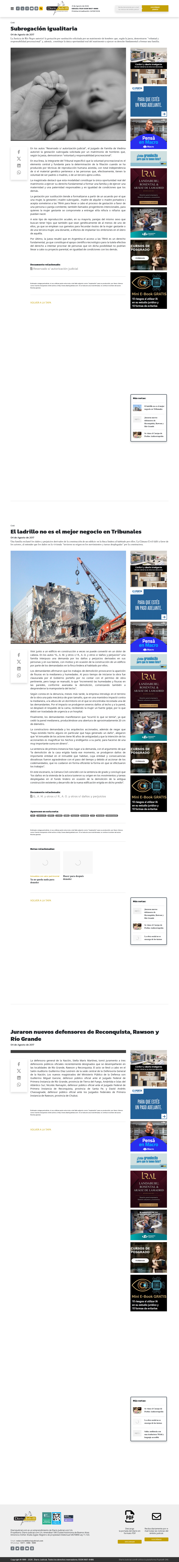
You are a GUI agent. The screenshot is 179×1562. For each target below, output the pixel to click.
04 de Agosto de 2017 (22, 34)
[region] (148, 330)
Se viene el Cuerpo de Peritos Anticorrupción (153, 435)
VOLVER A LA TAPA (40, 302)
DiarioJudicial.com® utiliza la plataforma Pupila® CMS (143, 1559)
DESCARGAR (130, 1542)
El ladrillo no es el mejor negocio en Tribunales (154, 407)
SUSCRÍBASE (156, 1539)
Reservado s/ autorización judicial (55, 269)
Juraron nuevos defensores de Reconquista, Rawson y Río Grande (154, 422)
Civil (13, 22)
